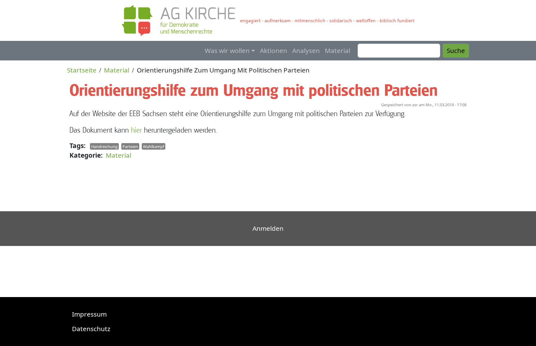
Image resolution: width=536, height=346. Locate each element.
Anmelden (268, 228)
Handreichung (104, 146)
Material (337, 50)
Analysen (306, 50)
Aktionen (273, 50)
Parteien (130, 146)
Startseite (81, 70)
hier (136, 129)
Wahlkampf (153, 146)
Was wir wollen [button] (227, 50)
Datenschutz (91, 328)
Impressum (89, 314)
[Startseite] (181, 20)
